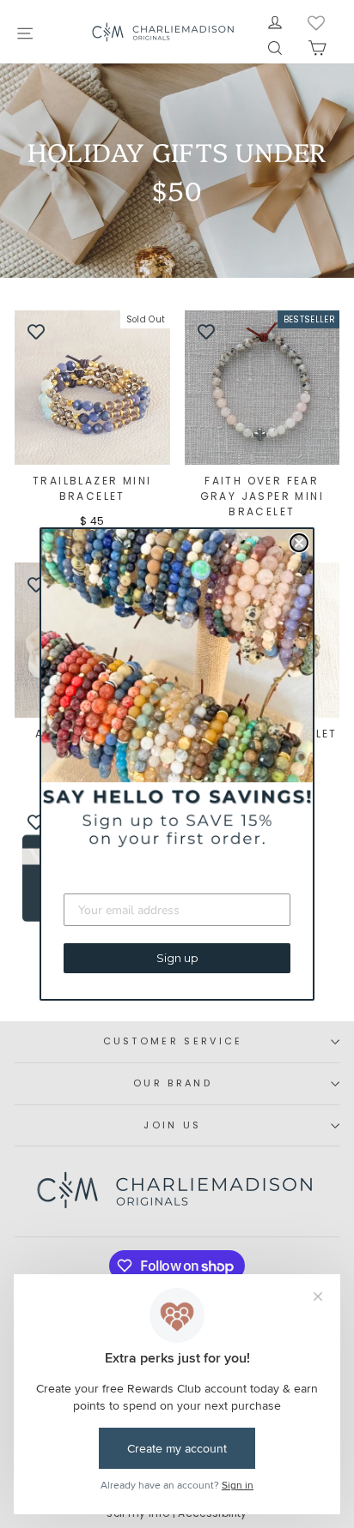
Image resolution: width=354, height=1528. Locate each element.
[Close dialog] (299, 542)
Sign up (177, 958)
